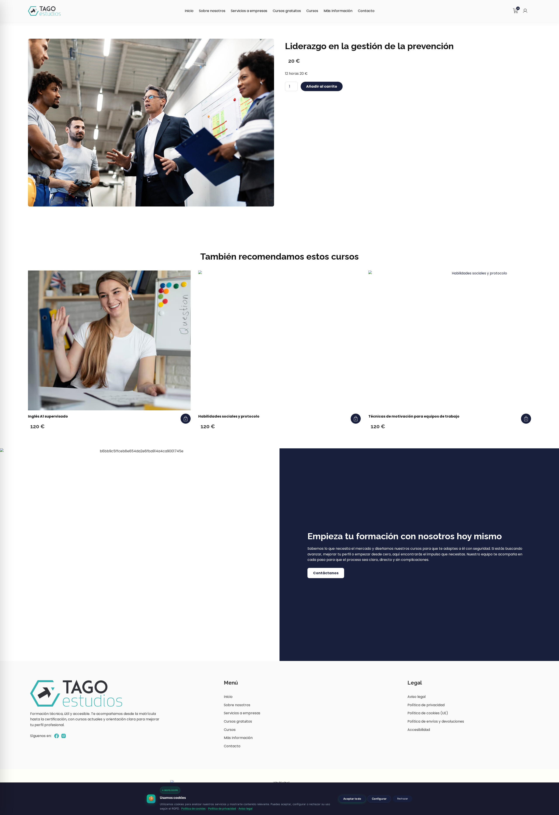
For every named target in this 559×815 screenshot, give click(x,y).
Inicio (189, 10)
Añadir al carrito (321, 86)
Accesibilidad (418, 729)
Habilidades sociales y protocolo (228, 416)
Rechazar (402, 798)
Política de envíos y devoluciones (435, 721)
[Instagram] (63, 736)
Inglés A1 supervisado (48, 416)
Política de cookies (193, 808)
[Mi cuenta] (525, 10)
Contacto (366, 10)
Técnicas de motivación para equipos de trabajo (413, 416)
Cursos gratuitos (287, 10)
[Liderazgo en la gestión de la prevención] (151, 122)
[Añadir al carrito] (186, 419)
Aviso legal (416, 696)
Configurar (379, 798)
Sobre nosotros (212, 10)
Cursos (312, 10)
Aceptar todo (352, 798)
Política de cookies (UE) (427, 713)
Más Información (338, 10)
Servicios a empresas (249, 10)
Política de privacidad (426, 704)
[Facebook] (56, 736)
